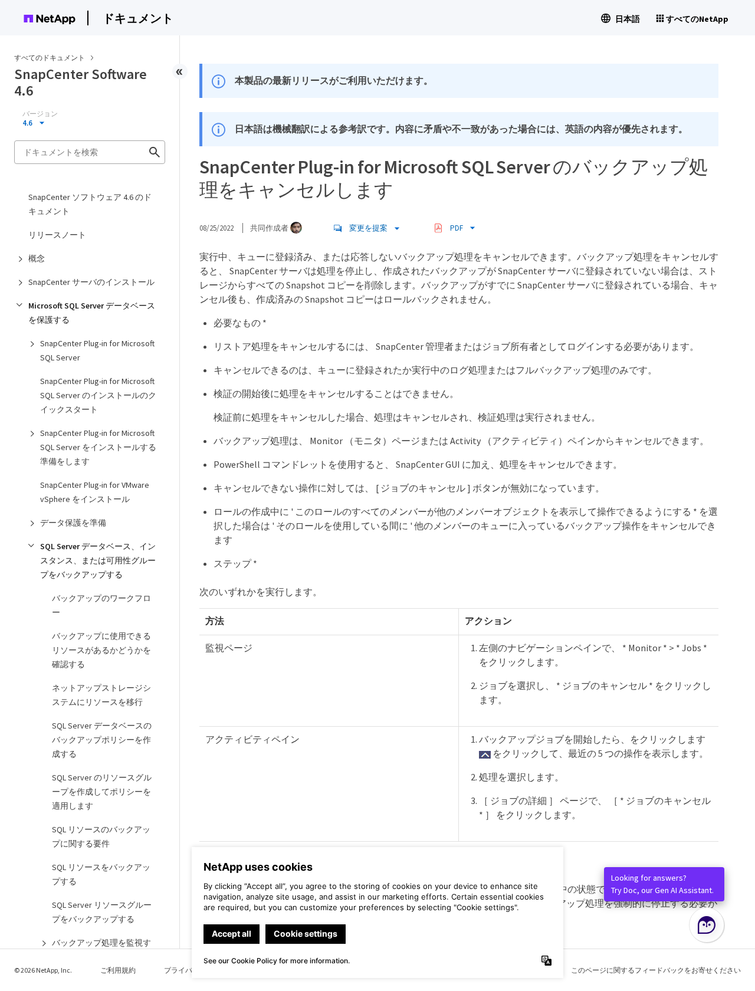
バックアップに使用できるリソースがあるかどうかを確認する (101, 650)
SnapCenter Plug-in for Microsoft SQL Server (97, 350)
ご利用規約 (118, 970)
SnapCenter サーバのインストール (91, 282)
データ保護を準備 (73, 522)
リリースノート (57, 234)
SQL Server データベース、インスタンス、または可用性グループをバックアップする (98, 560)
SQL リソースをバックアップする (101, 874)
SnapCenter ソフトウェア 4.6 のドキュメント (90, 204)
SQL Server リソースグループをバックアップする (102, 912)
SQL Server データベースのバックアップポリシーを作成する (102, 739)
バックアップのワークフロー (101, 605)
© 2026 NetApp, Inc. (43, 970)
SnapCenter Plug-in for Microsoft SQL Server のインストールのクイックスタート (98, 395)
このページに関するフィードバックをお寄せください (656, 970)
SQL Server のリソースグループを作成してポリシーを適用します (102, 791)
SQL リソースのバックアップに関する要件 (101, 836)
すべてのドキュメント (49, 57)
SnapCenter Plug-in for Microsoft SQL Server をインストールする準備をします (98, 447)
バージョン (40, 113)
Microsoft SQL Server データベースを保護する (91, 312)
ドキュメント (138, 18)
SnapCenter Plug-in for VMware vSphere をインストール (94, 492)
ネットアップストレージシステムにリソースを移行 (101, 694)
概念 (36, 258)
